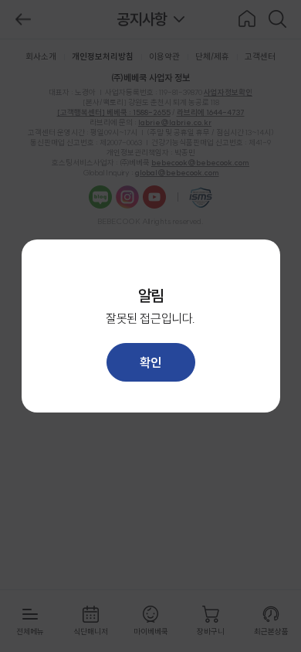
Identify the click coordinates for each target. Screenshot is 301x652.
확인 (150, 362)
